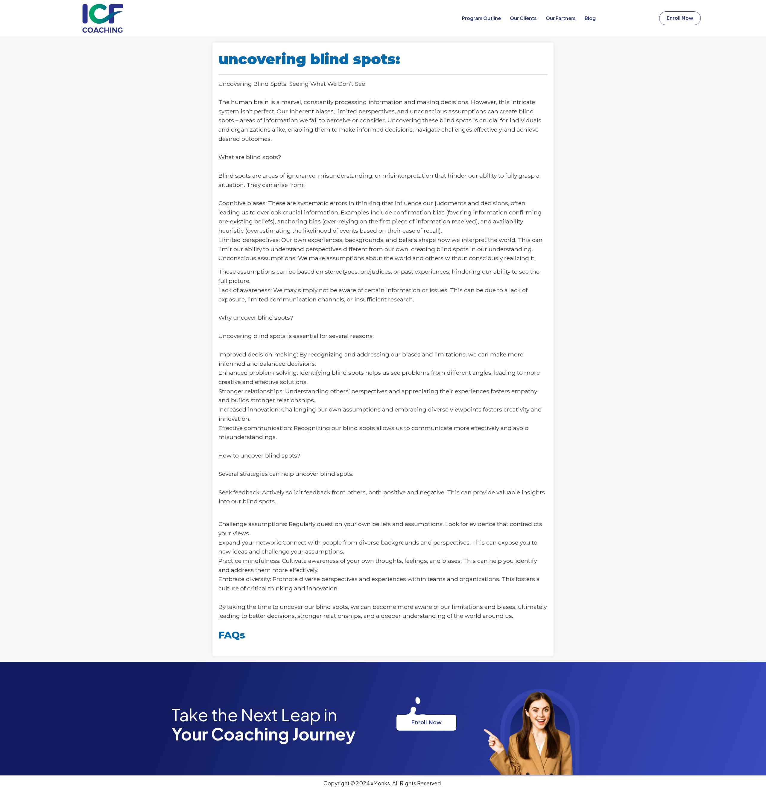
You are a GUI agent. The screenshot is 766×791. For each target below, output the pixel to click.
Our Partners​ (561, 18)
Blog (590, 18)
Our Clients (523, 18)
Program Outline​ (481, 18)
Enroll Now (426, 722)
